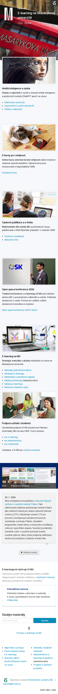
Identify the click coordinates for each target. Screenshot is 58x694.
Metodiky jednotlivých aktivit (17, 370)
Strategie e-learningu (14, 373)
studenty (36, 450)
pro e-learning (11, 437)
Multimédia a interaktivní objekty (19, 377)
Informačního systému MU (40, 680)
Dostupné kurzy (9, 172)
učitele (26, 450)
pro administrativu (12, 440)
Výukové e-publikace (14, 236)
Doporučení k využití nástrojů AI (19, 105)
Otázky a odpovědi (13, 109)
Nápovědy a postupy (14, 647)
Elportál (21, 8)
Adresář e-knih (11, 240)
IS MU (20, 23)
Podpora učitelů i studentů (16, 423)
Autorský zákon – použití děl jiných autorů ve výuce (15, 661)
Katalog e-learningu (13, 384)
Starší (34, 310)
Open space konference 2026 (18, 289)
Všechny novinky (29, 552)
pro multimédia (11, 444)
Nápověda (13, 600)
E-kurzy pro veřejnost (13, 155)
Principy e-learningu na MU (29, 633)
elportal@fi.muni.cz (12, 684)
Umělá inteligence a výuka (16, 88)
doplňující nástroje (45, 577)
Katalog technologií (13, 380)
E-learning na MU (11, 356)
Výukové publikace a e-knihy (17, 222)
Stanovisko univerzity (14, 102)
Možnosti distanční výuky (16, 387)
